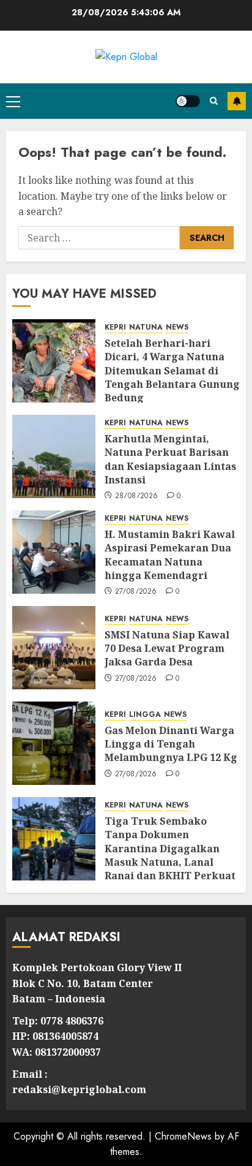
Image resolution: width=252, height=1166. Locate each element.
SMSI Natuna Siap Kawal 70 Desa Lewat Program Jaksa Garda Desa (167, 648)
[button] (13, 101)
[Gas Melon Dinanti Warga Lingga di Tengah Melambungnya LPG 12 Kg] (53, 743)
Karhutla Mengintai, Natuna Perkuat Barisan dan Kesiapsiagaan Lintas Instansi (170, 459)
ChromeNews (183, 1136)
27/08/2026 (136, 592)
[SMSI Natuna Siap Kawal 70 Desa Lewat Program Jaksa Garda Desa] (53, 647)
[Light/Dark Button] (188, 101)
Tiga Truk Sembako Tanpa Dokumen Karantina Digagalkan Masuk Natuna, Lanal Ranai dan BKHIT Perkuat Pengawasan (170, 855)
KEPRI (115, 327)
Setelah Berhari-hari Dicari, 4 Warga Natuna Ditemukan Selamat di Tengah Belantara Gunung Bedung (172, 370)
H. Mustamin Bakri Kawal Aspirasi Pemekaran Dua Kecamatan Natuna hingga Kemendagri (170, 555)
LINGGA (145, 715)
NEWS (177, 327)
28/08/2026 (136, 496)
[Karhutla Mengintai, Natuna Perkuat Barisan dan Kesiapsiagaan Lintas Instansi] (53, 456)
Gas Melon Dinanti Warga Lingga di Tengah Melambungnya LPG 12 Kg (171, 744)
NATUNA (146, 327)
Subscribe (237, 101)
